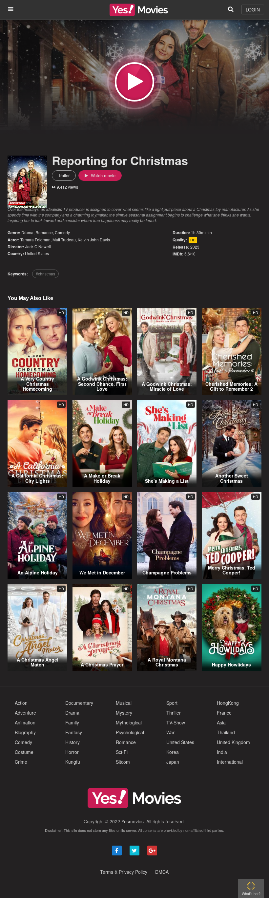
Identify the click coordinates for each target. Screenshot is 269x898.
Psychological (130, 732)
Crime (21, 761)
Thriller (173, 712)
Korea (172, 752)
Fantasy (73, 732)
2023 (194, 247)
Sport (171, 703)
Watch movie (102, 175)
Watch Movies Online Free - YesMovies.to (138, 10)
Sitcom (123, 761)
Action (21, 703)
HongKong (228, 703)
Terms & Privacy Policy (123, 872)
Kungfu (72, 761)
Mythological (129, 722)
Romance (44, 232)
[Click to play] (134, 82)
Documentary (79, 703)
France (224, 712)
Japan (172, 761)
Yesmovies (132, 821)
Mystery (124, 712)
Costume (24, 752)
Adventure (25, 712)
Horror (72, 752)
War (170, 732)
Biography (25, 732)
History (72, 742)
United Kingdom (233, 742)
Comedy (62, 232)
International (230, 761)
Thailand (226, 732)
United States (37, 253)
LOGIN (253, 9)
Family (72, 722)
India (222, 752)
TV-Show (175, 722)
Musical (124, 703)
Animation (25, 722)
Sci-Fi (122, 752)
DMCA (162, 872)
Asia (221, 722)
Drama (27, 232)
